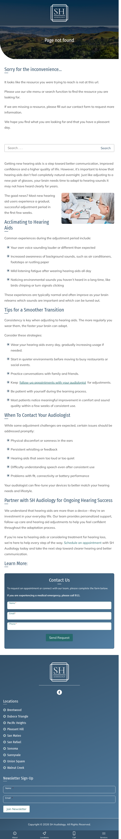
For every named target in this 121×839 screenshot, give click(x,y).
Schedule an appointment (82, 543)
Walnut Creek (15, 768)
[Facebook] (59, 692)
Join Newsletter (16, 809)
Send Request (59, 638)
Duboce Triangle (17, 716)
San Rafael (14, 742)
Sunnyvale (14, 755)
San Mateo (14, 735)
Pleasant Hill (15, 729)
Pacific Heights (16, 723)
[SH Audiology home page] (59, 13)
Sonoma (12, 748)
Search (106, 148)
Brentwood (14, 710)
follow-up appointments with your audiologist (53, 382)
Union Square (16, 761)
